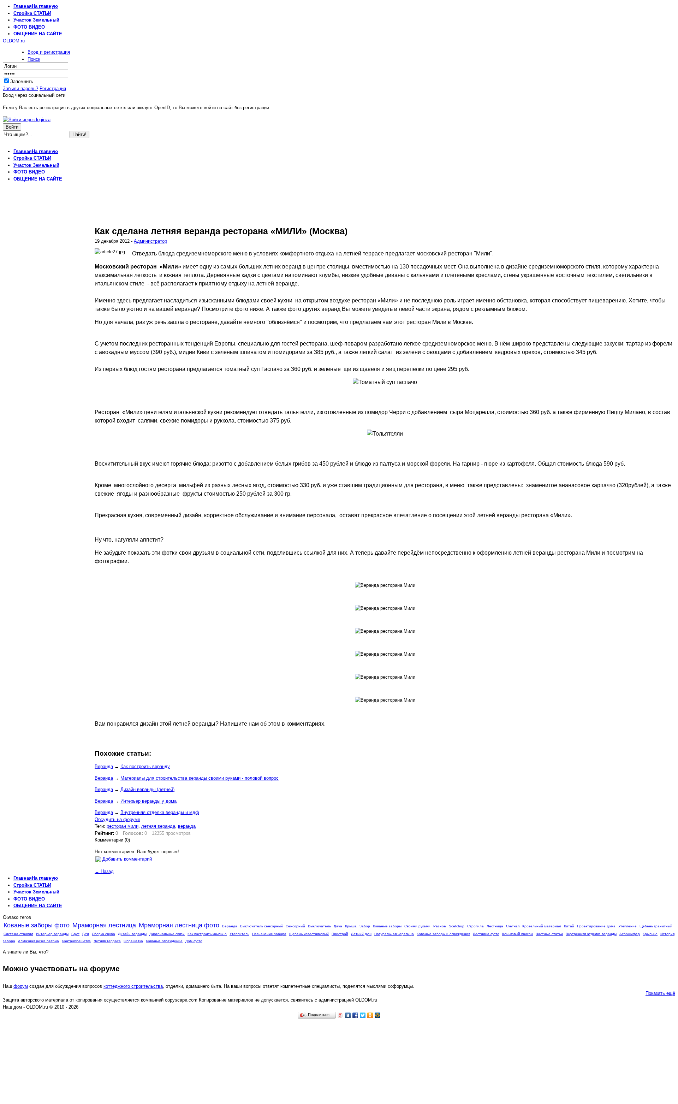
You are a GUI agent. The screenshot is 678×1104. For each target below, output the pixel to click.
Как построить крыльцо (207, 934)
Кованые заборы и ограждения (443, 934)
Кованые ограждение (164, 941)
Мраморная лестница (104, 925)
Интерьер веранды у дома (148, 801)
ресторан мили (122, 826)
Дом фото (193, 941)
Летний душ (361, 934)
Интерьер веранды (52, 934)
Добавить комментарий (127, 859)
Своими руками (417, 926)
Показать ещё (660, 993)
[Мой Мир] (377, 1015)
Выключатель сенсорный (261, 926)
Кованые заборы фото (37, 925)
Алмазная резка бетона (38, 941)
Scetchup (456, 926)
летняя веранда (158, 826)
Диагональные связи (167, 934)
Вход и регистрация (49, 52)
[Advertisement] (339, 145)
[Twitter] (363, 1015)
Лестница (495, 926)
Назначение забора (269, 934)
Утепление (627, 926)
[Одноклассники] (370, 1015)
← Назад (104, 871)
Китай (569, 926)
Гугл (85, 934)
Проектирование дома (596, 926)
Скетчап (512, 926)
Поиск (34, 59)
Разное (439, 926)
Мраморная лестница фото (179, 925)
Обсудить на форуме (117, 819)
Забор (364, 926)
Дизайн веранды (132, 934)
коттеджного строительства (133, 986)
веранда (187, 826)
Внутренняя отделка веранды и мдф (159, 812)
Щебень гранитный (656, 926)
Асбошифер (629, 934)
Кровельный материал (541, 926)
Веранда (104, 766)
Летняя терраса (107, 941)
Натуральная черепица (394, 934)
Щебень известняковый (309, 934)
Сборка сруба (103, 934)
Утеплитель (239, 934)
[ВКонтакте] (348, 1015)
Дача (338, 926)
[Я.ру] (340, 1015)
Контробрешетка (76, 941)
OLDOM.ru (14, 40)
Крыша (351, 926)
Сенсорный (295, 926)
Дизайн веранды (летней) (147, 789)
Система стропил (18, 934)
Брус (75, 934)
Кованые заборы (387, 926)
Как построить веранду (145, 766)
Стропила (475, 926)
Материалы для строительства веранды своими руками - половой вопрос (199, 778)
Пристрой (340, 934)
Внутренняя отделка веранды (591, 934)
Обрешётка (133, 941)
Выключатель (319, 926)
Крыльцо (650, 934)
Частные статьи (549, 934)
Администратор (150, 241)
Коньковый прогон (517, 934)
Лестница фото (486, 934)
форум (20, 986)
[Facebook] (355, 1015)
